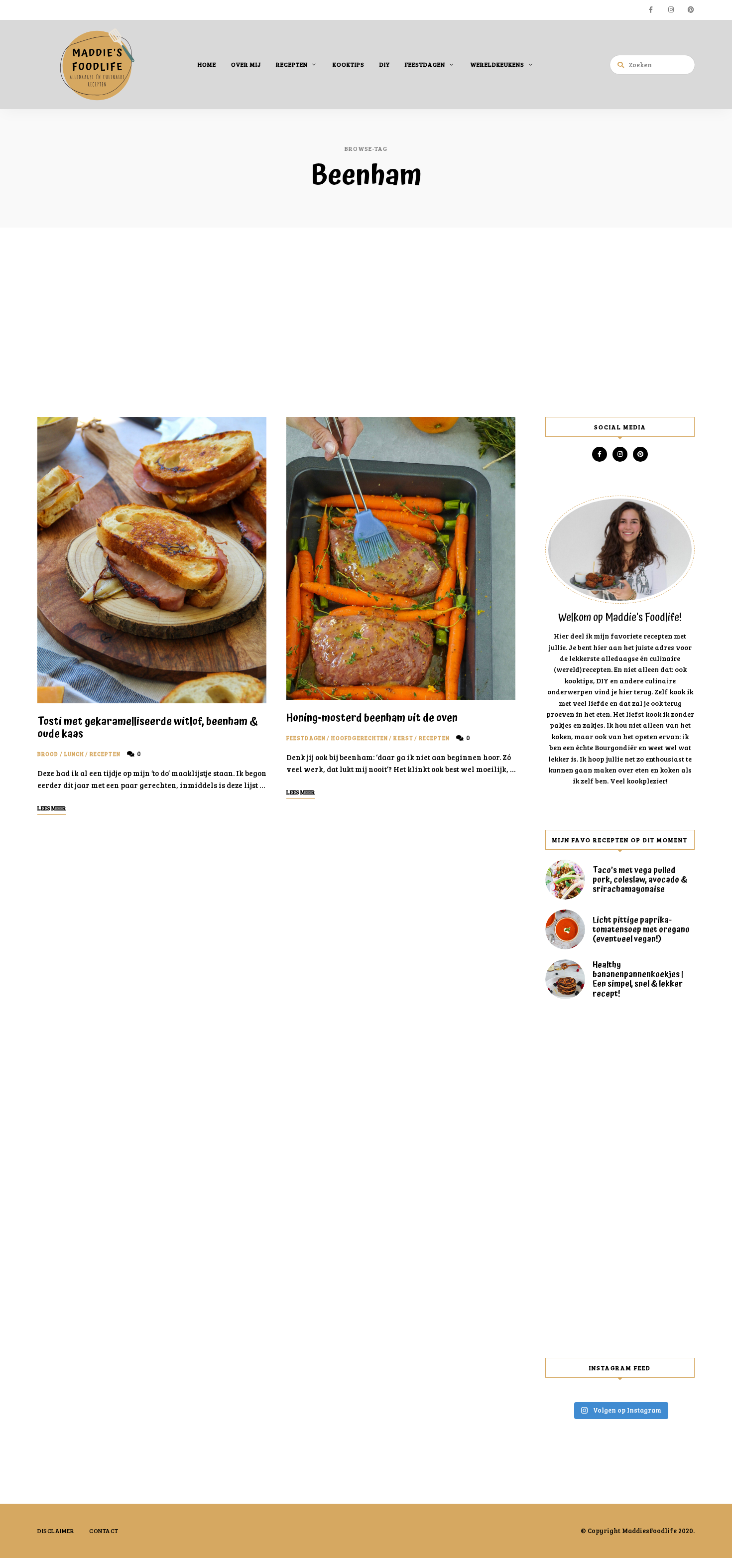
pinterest (691, 10)
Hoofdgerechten (359, 738)
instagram (671, 10)
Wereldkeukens (497, 64)
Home (207, 64)
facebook (651, 10)
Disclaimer (55, 1531)
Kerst (403, 738)
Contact (104, 1531)
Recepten (292, 64)
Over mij (246, 64)
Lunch (74, 754)
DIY (384, 64)
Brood (48, 754)
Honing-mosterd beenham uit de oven (372, 718)
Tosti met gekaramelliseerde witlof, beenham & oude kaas (147, 728)
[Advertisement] (366, 322)
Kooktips (349, 64)
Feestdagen (425, 64)
